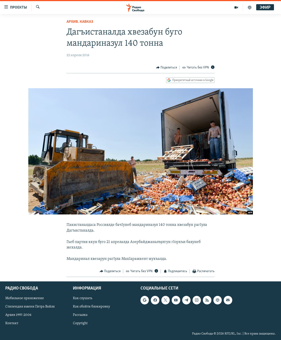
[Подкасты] (217, 300)
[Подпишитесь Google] (144, 300)
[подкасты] (249, 7)
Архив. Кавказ (80, 22)
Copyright (80, 323)
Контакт (11, 323)
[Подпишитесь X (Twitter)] (165, 300)
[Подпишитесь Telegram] (186, 300)
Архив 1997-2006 (18, 315)
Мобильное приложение (24, 298)
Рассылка (80, 315)
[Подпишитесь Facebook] (155, 300)
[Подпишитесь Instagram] (197, 300)
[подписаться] (228, 300)
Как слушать (82, 298)
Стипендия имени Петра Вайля (30, 306)
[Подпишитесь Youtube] (176, 300)
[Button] (166, 67)
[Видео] (236, 7)
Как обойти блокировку (91, 306)
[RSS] (207, 300)
